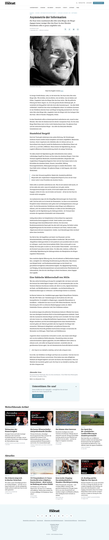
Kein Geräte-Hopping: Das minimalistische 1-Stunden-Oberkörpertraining (67, 480)
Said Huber (59, 442)
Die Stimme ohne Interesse (66, 429)
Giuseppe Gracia (9, 443)
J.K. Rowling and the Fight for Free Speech (89, 479)
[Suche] (76, 3)
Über (77, 7)
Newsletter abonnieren (29, 520)
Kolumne (58, 475)
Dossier (32, 13)
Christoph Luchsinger (11, 491)
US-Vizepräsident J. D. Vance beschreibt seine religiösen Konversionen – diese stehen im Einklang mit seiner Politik (41, 481)
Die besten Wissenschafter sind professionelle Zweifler (41, 430)
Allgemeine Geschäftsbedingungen (53, 520)
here (62, 91)
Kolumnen (50, 7)
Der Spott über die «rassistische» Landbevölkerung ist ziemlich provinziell (89, 432)
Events (65, 7)
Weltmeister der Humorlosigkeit (11, 430)
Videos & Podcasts (10, 427)
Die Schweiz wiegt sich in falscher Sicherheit (13, 479)
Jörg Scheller (59, 497)
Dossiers (42, 7)
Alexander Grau (34, 28)
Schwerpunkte (34, 7)
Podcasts (58, 7)
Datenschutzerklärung (71, 520)
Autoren (71, 7)
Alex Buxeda (96, 497)
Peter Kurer (33, 496)
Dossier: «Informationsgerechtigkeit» (46, 13)
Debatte (7, 475)
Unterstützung (82, 520)
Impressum (40, 520)
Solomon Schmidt (86, 497)
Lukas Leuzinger (20, 443)
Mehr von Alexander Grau (37, 379)
